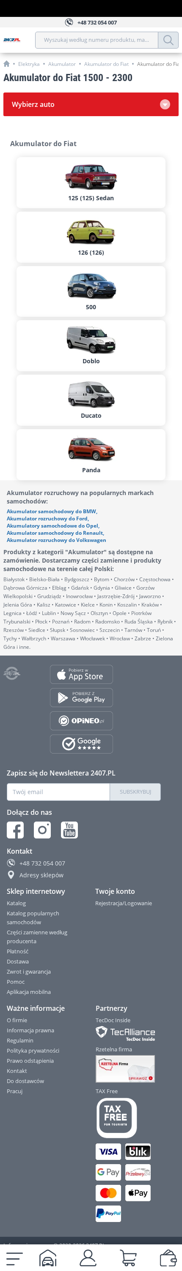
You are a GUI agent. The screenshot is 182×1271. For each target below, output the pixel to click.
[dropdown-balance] (168, 1257)
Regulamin (20, 1040)
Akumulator (62, 64)
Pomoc (16, 981)
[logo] (19, 40)
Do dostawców (25, 1081)
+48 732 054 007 (42, 863)
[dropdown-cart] (128, 1257)
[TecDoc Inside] (129, 1033)
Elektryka (29, 64)
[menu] (14, 1257)
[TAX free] (129, 1118)
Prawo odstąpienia (30, 1060)
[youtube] (69, 830)
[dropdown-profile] (88, 1257)
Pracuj (14, 1091)
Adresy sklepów (41, 875)
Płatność (17, 951)
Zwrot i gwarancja (29, 971)
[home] (6, 63)
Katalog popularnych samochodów (33, 917)
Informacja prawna (30, 1030)
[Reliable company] (129, 1069)
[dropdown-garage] (47, 1257)
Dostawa (18, 961)
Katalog (16, 903)
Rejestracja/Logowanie (123, 903)
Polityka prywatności (33, 1050)
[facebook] (15, 830)
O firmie (17, 1020)
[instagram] (42, 830)
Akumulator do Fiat (106, 64)
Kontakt (17, 1071)
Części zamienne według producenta (37, 936)
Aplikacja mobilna (29, 992)
